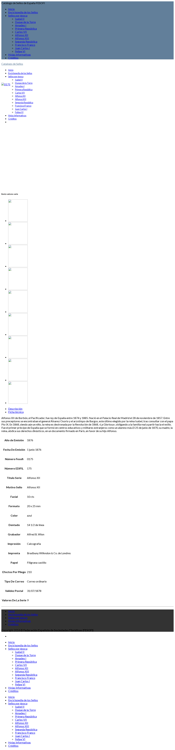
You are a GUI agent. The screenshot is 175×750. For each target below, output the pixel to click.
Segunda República (26, 41)
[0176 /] (91, 279)
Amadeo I (20, 25)
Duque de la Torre (25, 22)
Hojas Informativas (19, 54)
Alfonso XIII (22, 38)
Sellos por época (17, 15)
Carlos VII (21, 31)
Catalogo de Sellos (12, 63)
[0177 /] (91, 233)
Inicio (11, 9)
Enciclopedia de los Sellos (23, 12)
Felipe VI (20, 51)
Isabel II (19, 18)
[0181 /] (91, 370)
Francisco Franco (25, 44)
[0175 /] (91, 393)
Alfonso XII (21, 35)
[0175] (5, 84)
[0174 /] (91, 301)
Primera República (26, 28)
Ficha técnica (16, 412)
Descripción (15, 408)
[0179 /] (91, 256)
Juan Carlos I (22, 48)
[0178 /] (91, 347)
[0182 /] (91, 210)
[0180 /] (91, 324)
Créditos (13, 57)
